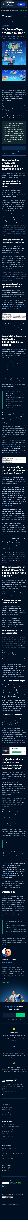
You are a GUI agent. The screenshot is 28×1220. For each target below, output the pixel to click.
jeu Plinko (22, 676)
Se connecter (23, 10)
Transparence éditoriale (13, 38)
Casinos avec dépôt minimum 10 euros (12, 1153)
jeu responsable (6, 875)
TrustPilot (8, 728)
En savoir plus (5, 982)
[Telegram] (2, 1094)
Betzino (13, 392)
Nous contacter (6, 1109)
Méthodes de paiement (8, 1131)
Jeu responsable (6, 1114)
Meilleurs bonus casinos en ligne (10, 1126)
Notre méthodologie (7, 1107)
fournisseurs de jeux (7, 505)
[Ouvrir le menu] (25, 16)
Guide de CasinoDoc (7, 1134)
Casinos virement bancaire (9, 1155)
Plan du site (5, 1138)
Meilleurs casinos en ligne (8, 1124)
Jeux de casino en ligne (8, 1129)
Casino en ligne (11, 21)
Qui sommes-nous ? (7, 1104)
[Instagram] (5, 1094)
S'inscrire (21, 4)
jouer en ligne (18, 324)
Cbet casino (13, 676)
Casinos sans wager (7, 1151)
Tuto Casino (21, 21)
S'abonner (20, 1015)
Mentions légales (6, 1112)
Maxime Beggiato (11, 36)
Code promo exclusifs (7, 1136)
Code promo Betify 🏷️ (7, 1158)
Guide (16, 21)
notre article (18, 234)
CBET (22, 664)
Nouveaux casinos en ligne (9, 1148)
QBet (7, 276)
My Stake (9, 742)
